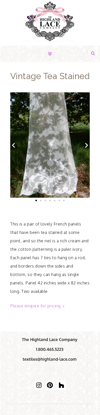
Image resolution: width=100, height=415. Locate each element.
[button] (15, 145)
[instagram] (38, 385)
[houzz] (61, 385)
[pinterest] (50, 385)
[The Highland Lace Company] (50, 23)
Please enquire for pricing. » (37, 305)
